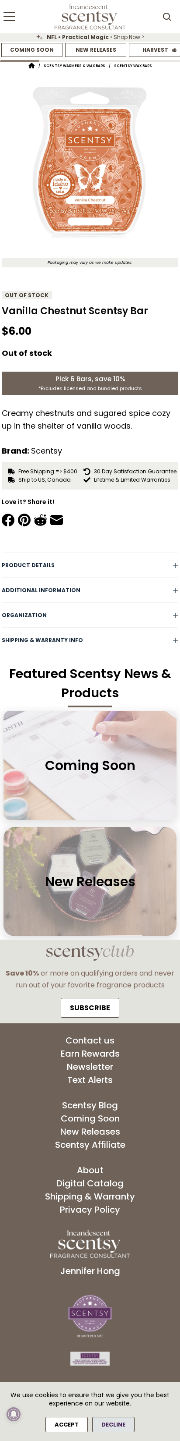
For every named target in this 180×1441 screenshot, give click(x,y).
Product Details (28, 565)
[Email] (56, 520)
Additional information (41, 590)
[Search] (167, 16)
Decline (113, 1424)
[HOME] (31, 66)
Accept (67, 1424)
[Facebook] (8, 520)
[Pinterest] (24, 520)
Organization (24, 615)
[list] (90, 37)
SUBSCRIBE (90, 1008)
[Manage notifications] (14, 1414)
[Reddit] (40, 520)
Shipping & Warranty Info (42, 640)
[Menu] (9, 16)
